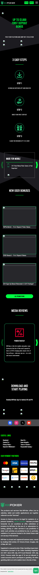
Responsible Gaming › (26, 447)
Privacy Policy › (7, 444)
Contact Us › (6, 442)
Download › (6, 440)
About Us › (23, 440)
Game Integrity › (25, 442)
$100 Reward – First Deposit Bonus (14, 255)
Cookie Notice (10, 571)
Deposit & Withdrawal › (9, 447)
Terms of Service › (26, 444)
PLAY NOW (26, 2)
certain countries (19, 521)
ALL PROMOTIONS (19, 296)
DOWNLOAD (32, 2)
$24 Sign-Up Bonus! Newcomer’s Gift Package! (18, 284)
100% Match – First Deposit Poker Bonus (16, 227)
